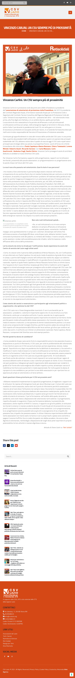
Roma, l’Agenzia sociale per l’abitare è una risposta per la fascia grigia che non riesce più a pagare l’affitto (14, 504)
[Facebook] (64, 2)
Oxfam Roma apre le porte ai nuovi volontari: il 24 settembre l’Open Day (14, 473)
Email (16, 445)
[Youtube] (67, 2)
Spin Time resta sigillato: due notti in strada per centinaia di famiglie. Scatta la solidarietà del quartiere (14, 572)
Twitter (8, 445)
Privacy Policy (34, 669)
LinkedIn (12, 445)
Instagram (12, 656)
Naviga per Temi (8, 643)
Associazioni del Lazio (10, 634)
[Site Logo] (12, 12)
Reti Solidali (67, 427)
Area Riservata (8, 646)
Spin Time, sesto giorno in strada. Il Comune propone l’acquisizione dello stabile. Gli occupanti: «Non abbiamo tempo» (14, 515)
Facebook (4, 445)
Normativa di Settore (10, 638)
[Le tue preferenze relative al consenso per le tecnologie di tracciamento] (71, 674)
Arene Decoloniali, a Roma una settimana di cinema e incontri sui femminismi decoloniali (13, 483)
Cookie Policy (44, 669)
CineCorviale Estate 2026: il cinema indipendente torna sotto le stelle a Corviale (12, 493)
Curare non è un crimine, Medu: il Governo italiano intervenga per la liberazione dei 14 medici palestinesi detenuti (14, 539)
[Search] (24, 3)
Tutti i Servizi (7, 636)
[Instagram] (70, 2)
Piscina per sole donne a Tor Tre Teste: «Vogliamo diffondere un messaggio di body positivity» (14, 562)
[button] (70, 12)
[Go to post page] (6, 471)
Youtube (8, 656)
